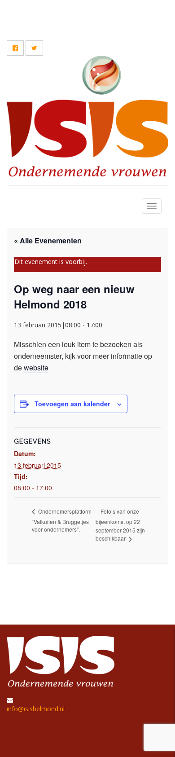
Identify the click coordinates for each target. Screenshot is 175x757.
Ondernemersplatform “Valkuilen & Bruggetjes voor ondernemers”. (62, 520)
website (36, 367)
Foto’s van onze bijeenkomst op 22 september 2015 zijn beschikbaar (120, 524)
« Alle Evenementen (48, 240)
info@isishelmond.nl (36, 708)
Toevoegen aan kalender (72, 403)
